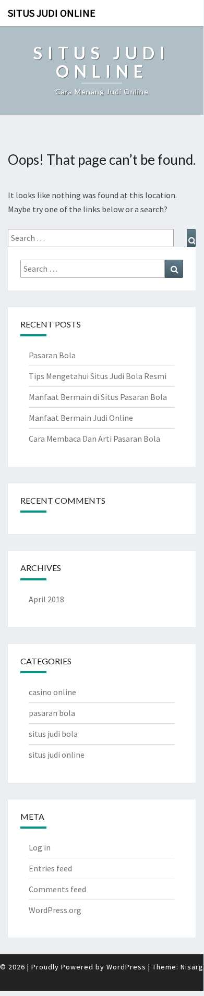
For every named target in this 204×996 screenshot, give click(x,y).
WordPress (126, 966)
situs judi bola (53, 733)
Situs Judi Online (51, 12)
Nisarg (192, 966)
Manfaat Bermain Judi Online (81, 417)
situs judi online (57, 754)
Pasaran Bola (52, 355)
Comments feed (57, 889)
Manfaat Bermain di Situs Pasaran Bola (98, 397)
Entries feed (50, 868)
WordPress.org (55, 910)
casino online (52, 692)
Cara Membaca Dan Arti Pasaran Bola (94, 438)
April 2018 (46, 599)
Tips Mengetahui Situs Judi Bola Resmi (97, 376)
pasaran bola (52, 713)
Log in (40, 847)
